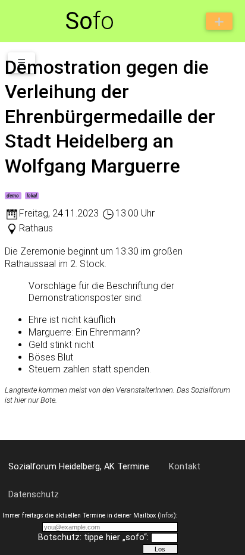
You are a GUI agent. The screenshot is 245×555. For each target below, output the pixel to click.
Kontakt (184, 467)
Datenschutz (33, 495)
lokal (32, 196)
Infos (167, 515)
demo (13, 196)
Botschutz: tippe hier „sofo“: (93, 537)
